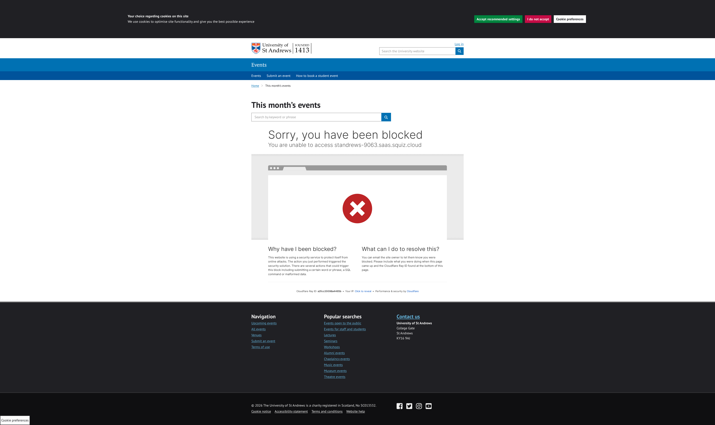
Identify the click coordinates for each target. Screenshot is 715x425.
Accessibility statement (291, 411)
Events (259, 64)
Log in (459, 44)
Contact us (408, 316)
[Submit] (386, 117)
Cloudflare (413, 291)
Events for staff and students (345, 329)
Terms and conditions (327, 411)
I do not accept (538, 19)
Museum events (335, 371)
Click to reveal (363, 291)
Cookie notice (261, 411)
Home (255, 85)
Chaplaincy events (337, 359)
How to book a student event (317, 76)
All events (258, 329)
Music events (333, 365)
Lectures (330, 335)
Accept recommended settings (498, 19)
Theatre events (334, 377)
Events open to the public (342, 323)
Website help (355, 411)
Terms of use (260, 347)
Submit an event (278, 76)
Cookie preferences (570, 19)
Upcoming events (264, 323)
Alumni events (334, 353)
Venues (256, 335)
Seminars (330, 341)
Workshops (332, 347)
